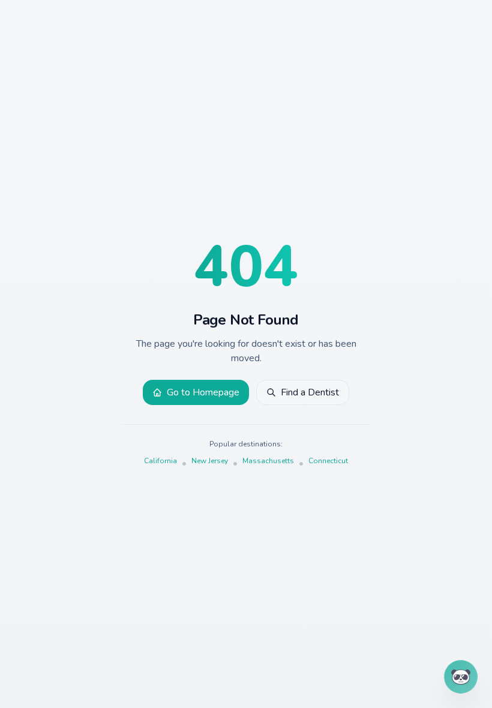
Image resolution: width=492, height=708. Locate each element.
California (160, 461)
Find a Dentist (310, 392)
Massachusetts (268, 461)
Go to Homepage (203, 392)
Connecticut (328, 461)
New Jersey (209, 461)
